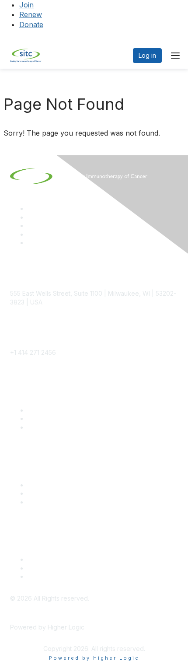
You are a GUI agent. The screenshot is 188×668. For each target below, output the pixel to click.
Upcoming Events (53, 493)
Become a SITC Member (63, 410)
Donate (31, 24)
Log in (147, 55)
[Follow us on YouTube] (31, 234)
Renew (30, 14)
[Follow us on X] (31, 225)
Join (26, 4)
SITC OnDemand (52, 502)
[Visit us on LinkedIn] (31, 208)
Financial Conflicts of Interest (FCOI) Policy (89, 568)
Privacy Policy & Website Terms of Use (84, 576)
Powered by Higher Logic (94, 658)
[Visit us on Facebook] (31, 242)
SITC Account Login (56, 427)
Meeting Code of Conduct (65, 559)
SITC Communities (54, 485)
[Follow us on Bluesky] (31, 217)
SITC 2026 (43, 418)
